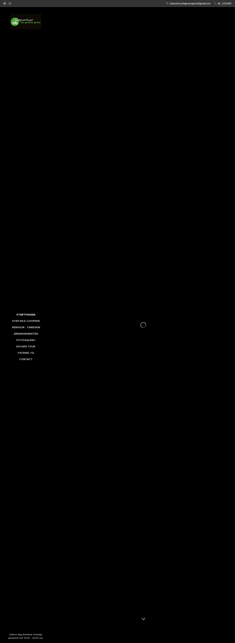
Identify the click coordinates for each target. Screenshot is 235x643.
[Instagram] (10, 3)
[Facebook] (5, 3)
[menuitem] (26, 315)
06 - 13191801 (225, 3)
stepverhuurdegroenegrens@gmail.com (190, 3)
